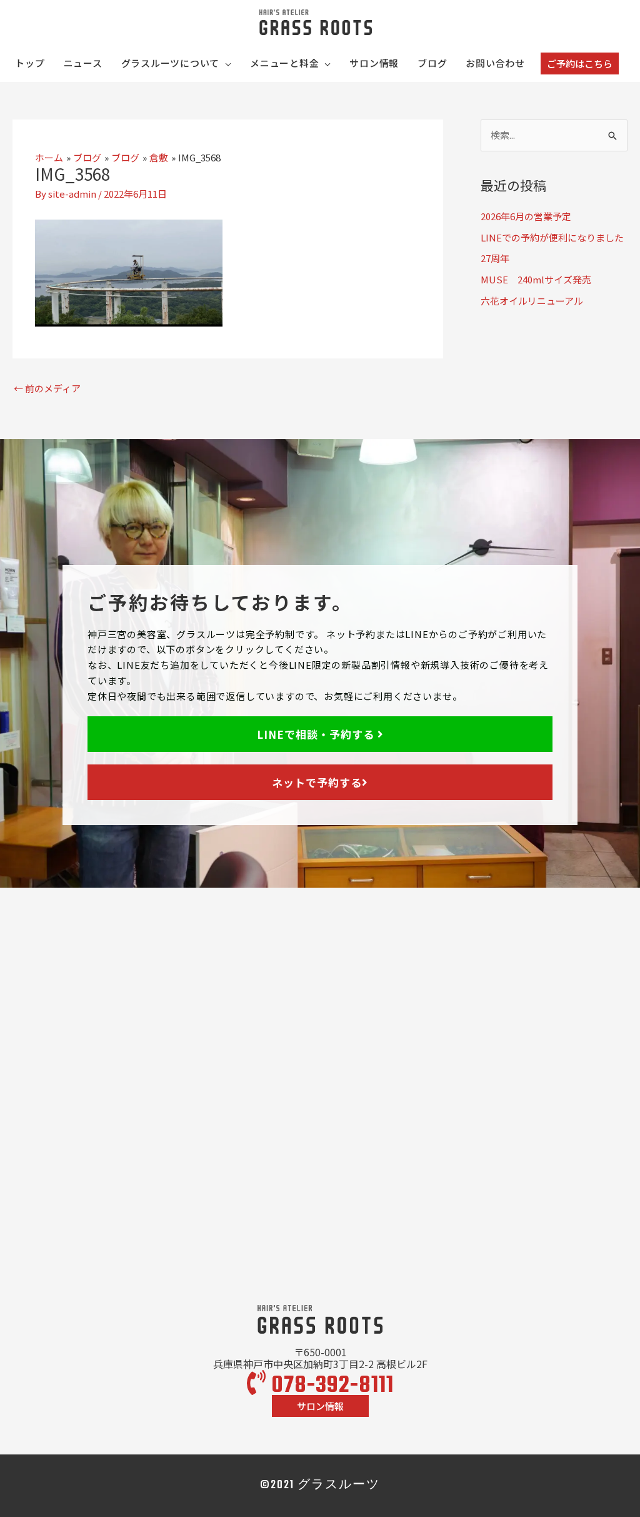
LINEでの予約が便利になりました (552, 237)
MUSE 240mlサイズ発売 (536, 279)
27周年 (495, 258)
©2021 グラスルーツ (320, 1485)
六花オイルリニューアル (532, 300)
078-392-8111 (330, 1386)
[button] (580, 63)
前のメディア (47, 388)
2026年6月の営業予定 (526, 216)
